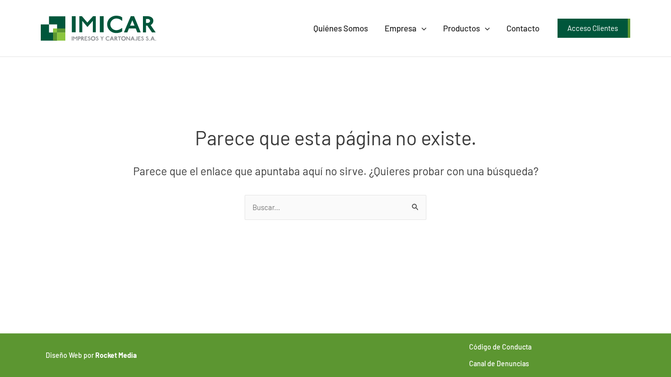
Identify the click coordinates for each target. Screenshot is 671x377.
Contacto (522, 28)
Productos (461, 28)
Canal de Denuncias (499, 363)
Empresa (401, 28)
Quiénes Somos (340, 28)
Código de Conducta (500, 347)
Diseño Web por (91, 355)
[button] (421, 28)
